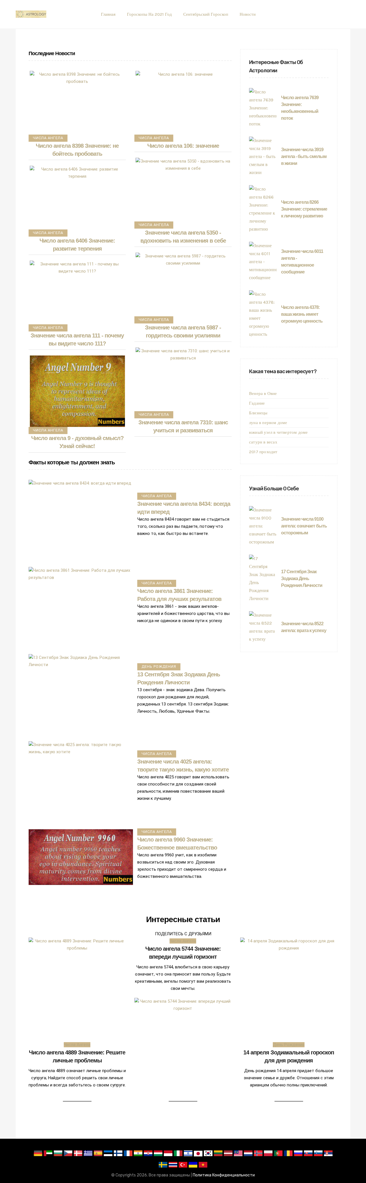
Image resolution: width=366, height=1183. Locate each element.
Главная (108, 14)
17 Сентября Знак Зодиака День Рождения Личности (301, 578)
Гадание (257, 403)
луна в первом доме (268, 422)
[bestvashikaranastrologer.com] (31, 14)
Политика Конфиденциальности (224, 1175)
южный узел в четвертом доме (278, 432)
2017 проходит (263, 451)
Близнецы (258, 412)
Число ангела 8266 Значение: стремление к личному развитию (304, 209)
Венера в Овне (263, 393)
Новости (248, 14)
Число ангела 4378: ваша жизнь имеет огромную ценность (302, 314)
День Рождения (159, 666)
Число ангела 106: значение (183, 146)
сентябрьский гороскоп (205, 14)
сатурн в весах (263, 442)
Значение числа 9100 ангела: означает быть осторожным (304, 526)
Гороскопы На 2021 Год (149, 14)
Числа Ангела (48, 138)
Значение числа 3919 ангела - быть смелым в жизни (304, 156)
